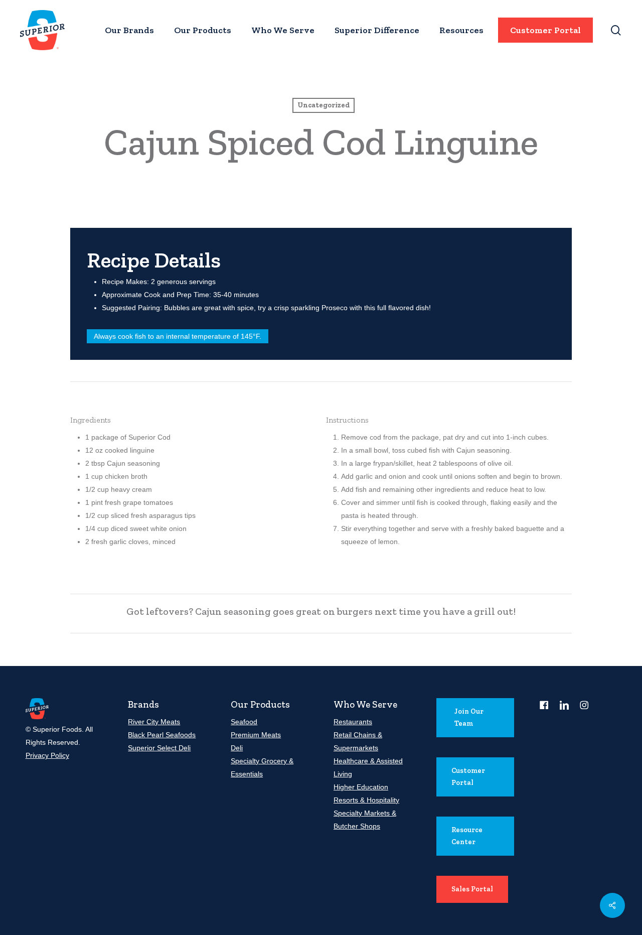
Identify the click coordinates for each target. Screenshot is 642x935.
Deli (237, 748)
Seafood (244, 722)
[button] (475, 718)
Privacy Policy (47, 755)
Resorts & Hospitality (366, 800)
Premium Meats (256, 735)
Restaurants (353, 722)
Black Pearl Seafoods (162, 735)
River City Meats (154, 722)
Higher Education (361, 787)
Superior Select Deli (159, 748)
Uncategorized (323, 105)
